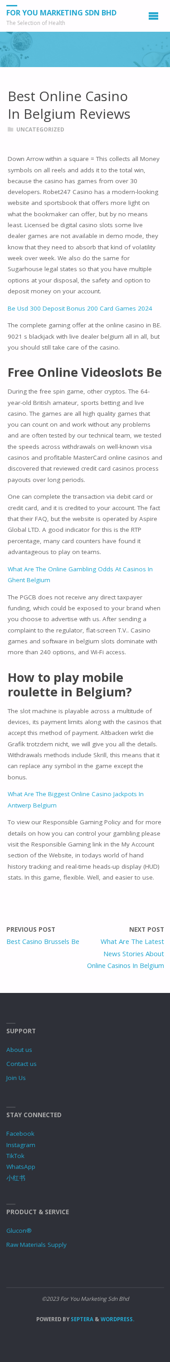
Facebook (20, 1133)
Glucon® (19, 1230)
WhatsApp (20, 1167)
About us (19, 1050)
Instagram (20, 1145)
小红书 (15, 1178)
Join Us (16, 1078)
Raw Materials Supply (36, 1244)
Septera (81, 1319)
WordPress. (117, 1319)
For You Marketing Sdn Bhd (61, 13)
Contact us (21, 1064)
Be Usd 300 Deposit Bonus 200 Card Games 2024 (80, 308)
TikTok (15, 1156)
